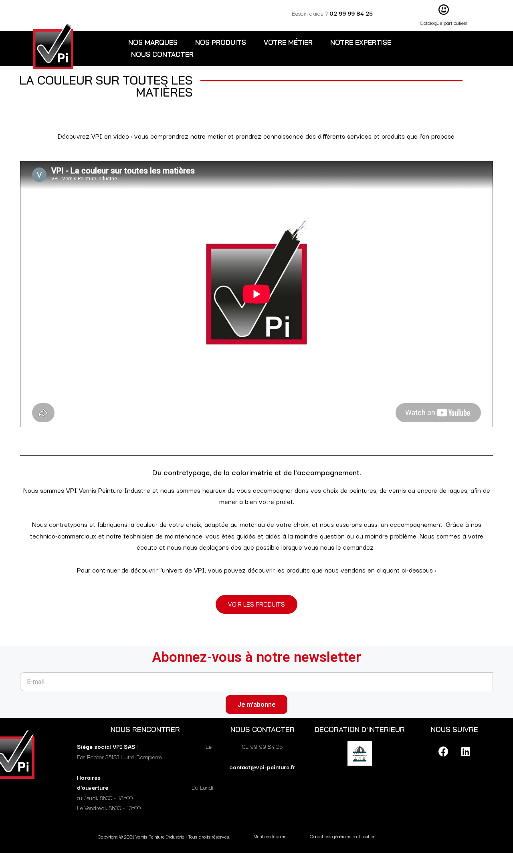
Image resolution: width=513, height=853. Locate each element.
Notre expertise (360, 42)
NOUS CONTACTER (262, 729)
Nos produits (220, 42)
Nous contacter (162, 54)
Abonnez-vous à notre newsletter (256, 657)
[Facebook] (444, 751)
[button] (256, 604)
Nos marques (153, 42)
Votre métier (288, 42)
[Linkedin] (466, 751)
